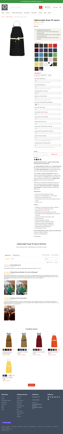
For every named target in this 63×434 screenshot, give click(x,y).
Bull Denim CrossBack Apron (23, 352)
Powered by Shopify (5, 430)
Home (3, 12)
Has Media (56, 262)
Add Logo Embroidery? (40, 78)
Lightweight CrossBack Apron (53, 352)
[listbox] (48, 93)
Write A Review (46, 255)
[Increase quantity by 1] (44, 154)
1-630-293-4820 (35, 399)
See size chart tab (45, 210)
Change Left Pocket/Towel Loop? (43, 126)
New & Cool (34, 12)
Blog (45, 12)
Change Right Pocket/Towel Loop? (43, 131)
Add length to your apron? (41, 116)
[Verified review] (14, 266)
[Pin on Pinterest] (40, 159)
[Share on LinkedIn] (38, 159)
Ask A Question (54, 255)
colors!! (40, 202)
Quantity (35, 151)
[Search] (40, 7)
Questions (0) (16, 255)
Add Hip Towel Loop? (40, 135)
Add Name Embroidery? (40, 84)
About (49, 12)
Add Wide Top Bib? (39, 107)
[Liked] (58, 267)
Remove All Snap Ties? (40, 96)
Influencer (19, 416)
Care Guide (19, 407)
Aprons (8, 12)
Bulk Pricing (19, 402)
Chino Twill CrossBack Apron (8, 378)
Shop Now (31, 385)
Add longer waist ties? (40, 112)
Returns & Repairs (20, 405)
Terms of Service (20, 413)
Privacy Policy (20, 411)
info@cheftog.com (36, 397)
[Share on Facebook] (34, 159)
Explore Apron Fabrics (17, 12)
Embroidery (19, 404)
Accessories (27, 12)
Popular (51, 262)
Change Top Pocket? (39, 121)
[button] (55, 7)
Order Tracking (20, 400)
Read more (6, 278)
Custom (40, 12)
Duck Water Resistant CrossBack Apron (7, 352)
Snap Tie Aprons (9, 16)
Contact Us (19, 397)
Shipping (19, 398)
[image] (9, 287)
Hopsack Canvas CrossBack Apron (39, 352)
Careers (18, 414)
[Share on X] (36, 159)
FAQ (18, 409)
